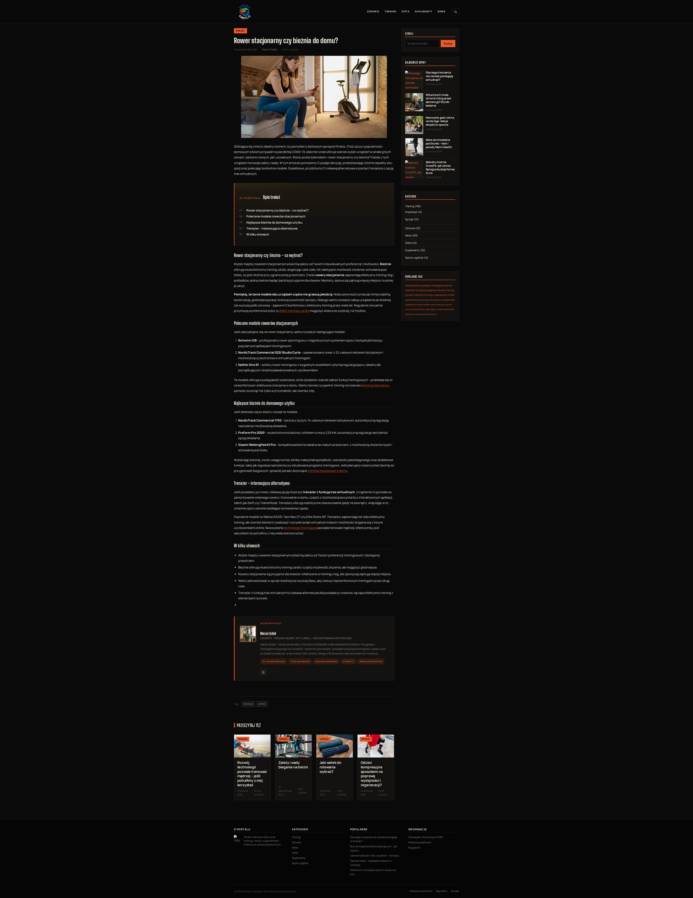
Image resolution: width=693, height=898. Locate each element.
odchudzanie (444, 309)
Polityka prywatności (420, 842)
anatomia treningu (423, 295)
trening (450, 290)
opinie (420, 304)
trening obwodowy (376, 385)
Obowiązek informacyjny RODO (425, 837)
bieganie (431, 290)
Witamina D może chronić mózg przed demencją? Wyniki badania (438, 100)
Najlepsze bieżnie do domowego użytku (274, 222)
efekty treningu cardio (293, 311)
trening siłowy (413, 285)
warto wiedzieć (438, 304)
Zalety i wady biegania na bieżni (293, 764)
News (441, 11)
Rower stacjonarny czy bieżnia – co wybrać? (277, 210)
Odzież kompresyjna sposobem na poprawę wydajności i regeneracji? (372, 773)
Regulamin (414, 847)
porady (262, 703)
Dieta (406, 11)
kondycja (248, 703)
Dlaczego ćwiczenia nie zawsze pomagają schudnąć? (439, 76)
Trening (390, 11)
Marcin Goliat (268, 633)
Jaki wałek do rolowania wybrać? (330, 767)
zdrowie (441, 290)
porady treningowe (433, 285)
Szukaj (448, 43)
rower (417, 314)
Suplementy (423, 11)
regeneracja (440, 295)
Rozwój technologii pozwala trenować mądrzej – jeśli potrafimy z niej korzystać (252, 773)
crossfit (451, 295)
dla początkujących (428, 309)
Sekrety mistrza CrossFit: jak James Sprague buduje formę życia (440, 167)
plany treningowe (428, 314)
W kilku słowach (257, 234)
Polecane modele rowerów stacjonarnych (275, 216)
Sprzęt (240, 30)
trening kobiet (448, 299)
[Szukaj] (455, 12)
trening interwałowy (431, 299)
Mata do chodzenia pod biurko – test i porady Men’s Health (439, 143)
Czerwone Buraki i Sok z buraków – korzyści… (375, 855)
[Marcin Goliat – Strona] (263, 672)
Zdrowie (373, 11)
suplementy (411, 304)
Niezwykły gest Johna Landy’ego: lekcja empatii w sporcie (440, 121)
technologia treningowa (300, 528)
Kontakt (455, 891)
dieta (415, 309)
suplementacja (412, 299)
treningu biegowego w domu (327, 471)
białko (427, 304)
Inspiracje (411, 212)
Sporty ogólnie (414, 257)
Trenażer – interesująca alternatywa (272, 228)
